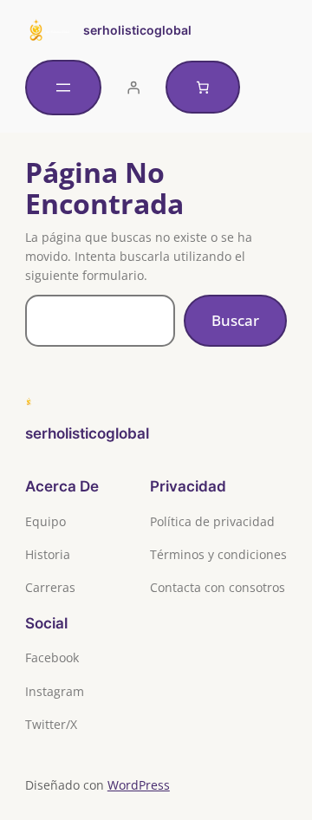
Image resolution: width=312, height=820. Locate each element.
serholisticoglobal (137, 30)
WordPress (138, 785)
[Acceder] (133, 87)
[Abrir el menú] (63, 87)
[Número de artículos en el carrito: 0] (203, 87)
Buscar (235, 320)
